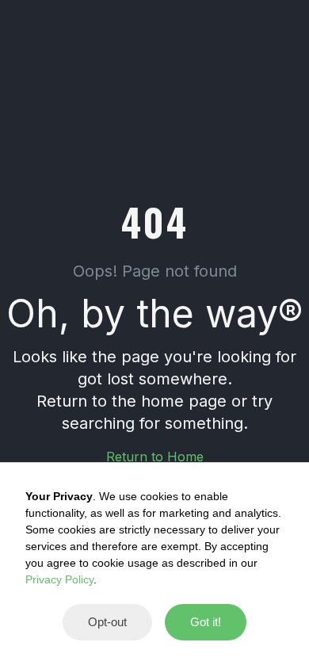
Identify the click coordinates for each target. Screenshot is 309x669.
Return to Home (155, 456)
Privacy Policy (59, 579)
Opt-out (107, 622)
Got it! (205, 622)
